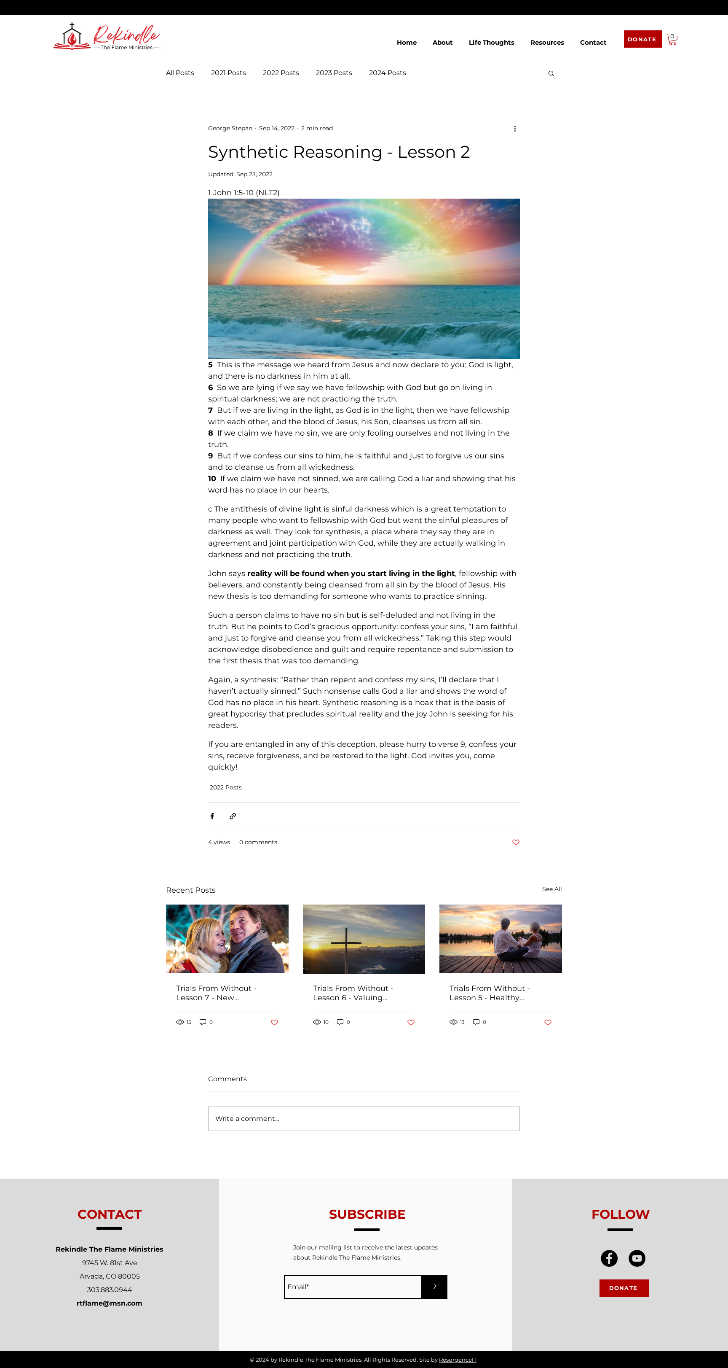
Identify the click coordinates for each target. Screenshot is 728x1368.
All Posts (180, 73)
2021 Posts (228, 73)
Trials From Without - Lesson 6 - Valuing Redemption (353, 993)
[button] (443, 38)
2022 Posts (281, 73)
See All (552, 889)
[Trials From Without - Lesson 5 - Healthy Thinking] (500, 939)
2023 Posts (334, 73)
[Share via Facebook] (212, 816)
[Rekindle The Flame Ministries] (609, 1258)
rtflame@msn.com (109, 1303)
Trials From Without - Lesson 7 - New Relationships (216, 993)
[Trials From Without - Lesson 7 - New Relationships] (227, 939)
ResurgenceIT (457, 1359)
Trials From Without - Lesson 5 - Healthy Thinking (490, 993)
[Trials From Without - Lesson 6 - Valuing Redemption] (364, 939)
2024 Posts (387, 73)
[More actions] (515, 129)
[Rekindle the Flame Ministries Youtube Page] (637, 1258)
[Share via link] (233, 816)
